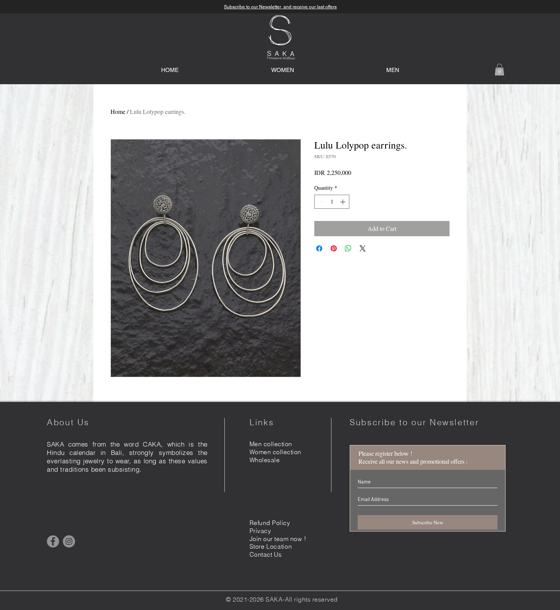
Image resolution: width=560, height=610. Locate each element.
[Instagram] (69, 541)
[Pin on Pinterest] (333, 248)
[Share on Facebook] (319, 248)
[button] (499, 69)
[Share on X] (362, 248)
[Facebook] (53, 541)
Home (117, 111)
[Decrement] (320, 201)
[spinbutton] (332, 201)
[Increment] (343, 201)
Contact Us (266, 554)
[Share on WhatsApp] (348, 248)
